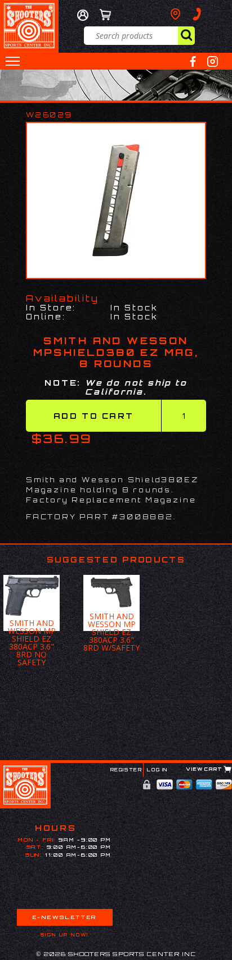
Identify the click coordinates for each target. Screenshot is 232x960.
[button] (13, 61)
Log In (157, 769)
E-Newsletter (65, 917)
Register (126, 769)
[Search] (186, 35)
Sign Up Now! (65, 935)
